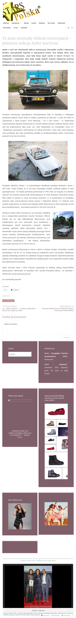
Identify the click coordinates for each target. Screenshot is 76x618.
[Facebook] (68, 28)
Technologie (9, 300)
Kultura (42, 23)
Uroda (33, 23)
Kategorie (15, 23)
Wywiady (61, 23)
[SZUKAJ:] (20, 354)
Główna (6, 23)
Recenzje (51, 23)
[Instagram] (72, 28)
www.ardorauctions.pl (21, 274)
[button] (56, 411)
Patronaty (7, 28)
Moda (26, 23)
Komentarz (67, 337)
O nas (15, 28)
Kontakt (24, 28)
